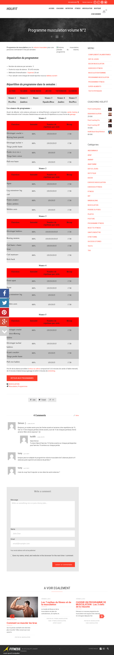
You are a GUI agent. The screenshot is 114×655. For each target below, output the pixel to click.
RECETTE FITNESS (94, 228)
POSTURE (91, 219)
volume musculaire (40, 47)
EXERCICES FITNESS (95, 68)
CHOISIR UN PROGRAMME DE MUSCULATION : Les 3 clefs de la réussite (91, 604)
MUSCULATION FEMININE (97, 73)
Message (14, 500)
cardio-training (72, 112)
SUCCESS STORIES (94, 241)
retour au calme (34, 369)
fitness (54, 621)
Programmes (22, 386)
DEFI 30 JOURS (93, 59)
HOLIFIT (12, 9)
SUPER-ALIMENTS (94, 86)
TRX (89, 250)
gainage (72, 114)
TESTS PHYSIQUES (95, 91)
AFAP (90, 155)
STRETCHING (92, 237)
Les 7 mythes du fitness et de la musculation (56, 603)
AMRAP (90, 160)
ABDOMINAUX (93, 150)
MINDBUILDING (93, 200)
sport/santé (57, 623)
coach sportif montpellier (11, 653)
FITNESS (91, 191)
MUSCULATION (14, 384)
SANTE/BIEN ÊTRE (94, 232)
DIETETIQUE (92, 173)
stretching (51, 371)
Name (13, 529)
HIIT (89, 196)
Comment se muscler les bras (22, 623)
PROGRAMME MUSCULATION (98, 77)
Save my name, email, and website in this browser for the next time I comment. (42, 555)
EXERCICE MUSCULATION (97, 182)
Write (77, 415)
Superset (30, 72)
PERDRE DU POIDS (94, 210)
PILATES (91, 214)
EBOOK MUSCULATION (96, 64)
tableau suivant (51, 76)
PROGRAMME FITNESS (96, 82)
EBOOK (90, 178)
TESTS (90, 246)
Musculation (13, 386)
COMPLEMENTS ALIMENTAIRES (99, 55)
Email (13, 539)
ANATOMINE (92, 164)
